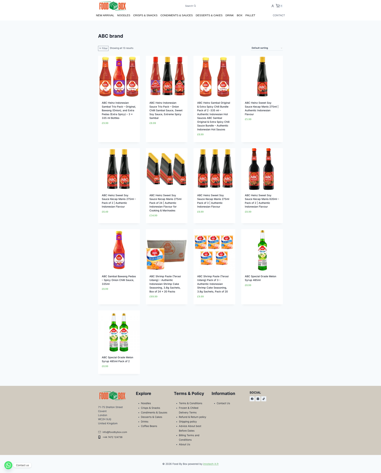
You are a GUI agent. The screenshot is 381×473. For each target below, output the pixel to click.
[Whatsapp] (8, 465)
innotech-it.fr (211, 463)
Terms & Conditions (190, 403)
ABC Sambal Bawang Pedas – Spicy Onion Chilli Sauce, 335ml (119, 280)
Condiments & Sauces (176, 15)
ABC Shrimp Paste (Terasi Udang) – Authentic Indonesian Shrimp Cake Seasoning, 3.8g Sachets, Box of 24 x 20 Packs (165, 284)
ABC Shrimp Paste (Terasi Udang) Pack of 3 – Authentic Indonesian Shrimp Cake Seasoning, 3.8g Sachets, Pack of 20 (213, 284)
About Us (184, 444)
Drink (229, 15)
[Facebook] (252, 398)
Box (239, 15)
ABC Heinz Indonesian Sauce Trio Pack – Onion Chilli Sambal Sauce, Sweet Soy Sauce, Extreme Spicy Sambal (165, 110)
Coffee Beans (149, 426)
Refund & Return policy (192, 416)
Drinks (144, 421)
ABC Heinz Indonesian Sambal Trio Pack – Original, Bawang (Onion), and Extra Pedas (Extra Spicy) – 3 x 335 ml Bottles (119, 110)
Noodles (123, 15)
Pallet (250, 15)
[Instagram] (257, 398)
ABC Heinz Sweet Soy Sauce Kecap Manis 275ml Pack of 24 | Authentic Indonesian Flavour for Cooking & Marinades (165, 203)
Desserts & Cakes (209, 15)
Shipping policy (188, 421)
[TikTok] (263, 398)
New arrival (105, 15)
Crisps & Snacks (145, 15)
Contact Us (223, 403)
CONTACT (279, 15)
